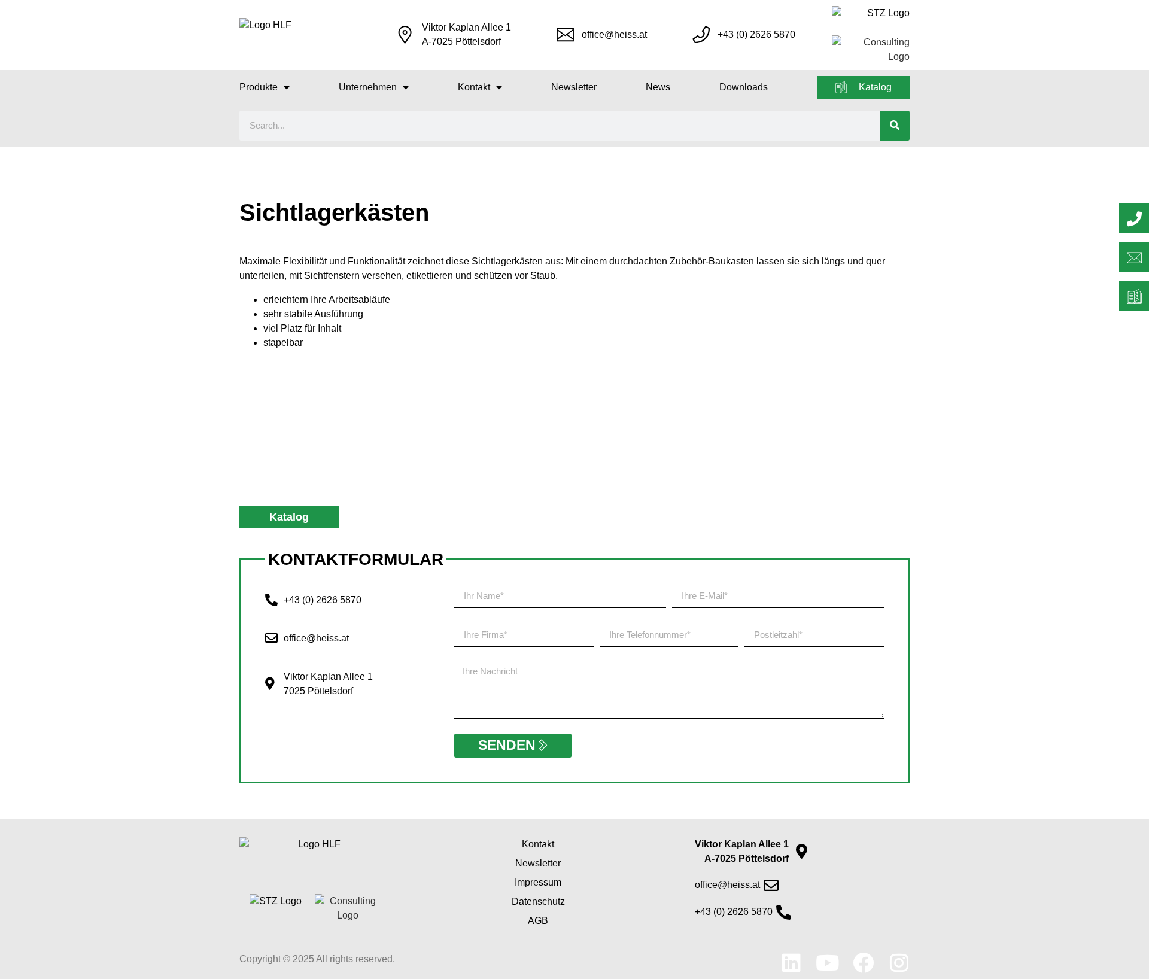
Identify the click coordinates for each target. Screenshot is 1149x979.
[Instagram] (899, 962)
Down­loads (743, 87)
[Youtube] (827, 962)
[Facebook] (863, 962)
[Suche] (895, 126)
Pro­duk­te (258, 87)
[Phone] (1134, 218)
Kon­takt (474, 87)
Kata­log (875, 87)
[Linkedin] (791, 962)
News (658, 87)
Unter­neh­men (368, 87)
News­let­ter (574, 87)
